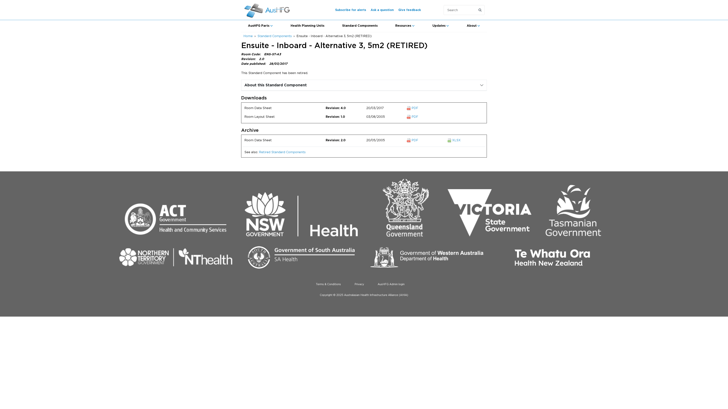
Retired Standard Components (282, 152)
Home (248, 36)
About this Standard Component (275, 85)
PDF (414, 108)
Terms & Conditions (328, 284)
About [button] (472, 25)
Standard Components (360, 25)
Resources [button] (403, 25)
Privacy (359, 284)
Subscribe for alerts (350, 10)
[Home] (271, 10)
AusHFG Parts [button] (258, 25)
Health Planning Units (307, 25)
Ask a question (382, 10)
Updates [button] (439, 25)
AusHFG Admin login (391, 284)
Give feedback (409, 10)
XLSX (456, 140)
